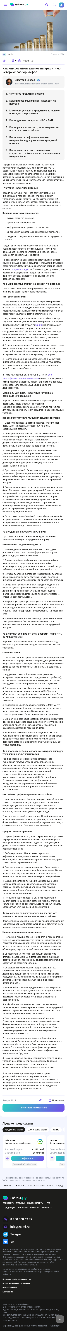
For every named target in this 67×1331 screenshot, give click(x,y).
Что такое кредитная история (27, 93)
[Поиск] (47, 5)
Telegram (16, 1234)
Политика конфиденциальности (16, 1279)
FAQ (48, 1203)
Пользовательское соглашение (16, 1283)
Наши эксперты (35, 1203)
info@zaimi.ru (20, 1227)
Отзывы (20, 1203)
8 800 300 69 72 (21, 1219)
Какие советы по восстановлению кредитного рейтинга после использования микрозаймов (34, 153)
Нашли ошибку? (9, 1288)
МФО (10, 54)
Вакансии (23, 1207)
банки (38, 325)
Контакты (47, 1207)
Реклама (34, 1207)
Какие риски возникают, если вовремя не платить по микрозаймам (34, 129)
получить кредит (20, 269)
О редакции (9, 1207)
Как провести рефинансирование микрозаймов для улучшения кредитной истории (33, 140)
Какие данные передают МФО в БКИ (31, 120)
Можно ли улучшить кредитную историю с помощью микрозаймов (34, 112)
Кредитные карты (14, 1129)
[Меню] (5, 5)
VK (12, 1242)
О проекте (8, 1203)
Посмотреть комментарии (33, 1107)
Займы (56, 1129)
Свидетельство (10, 1315)
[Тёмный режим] (54, 5)
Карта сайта (7, 1292)
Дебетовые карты (38, 1129)
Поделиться (28, 60)
